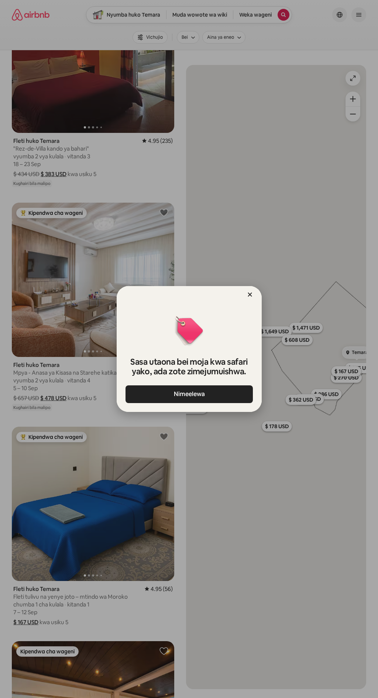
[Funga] (250, 295)
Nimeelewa (189, 394)
